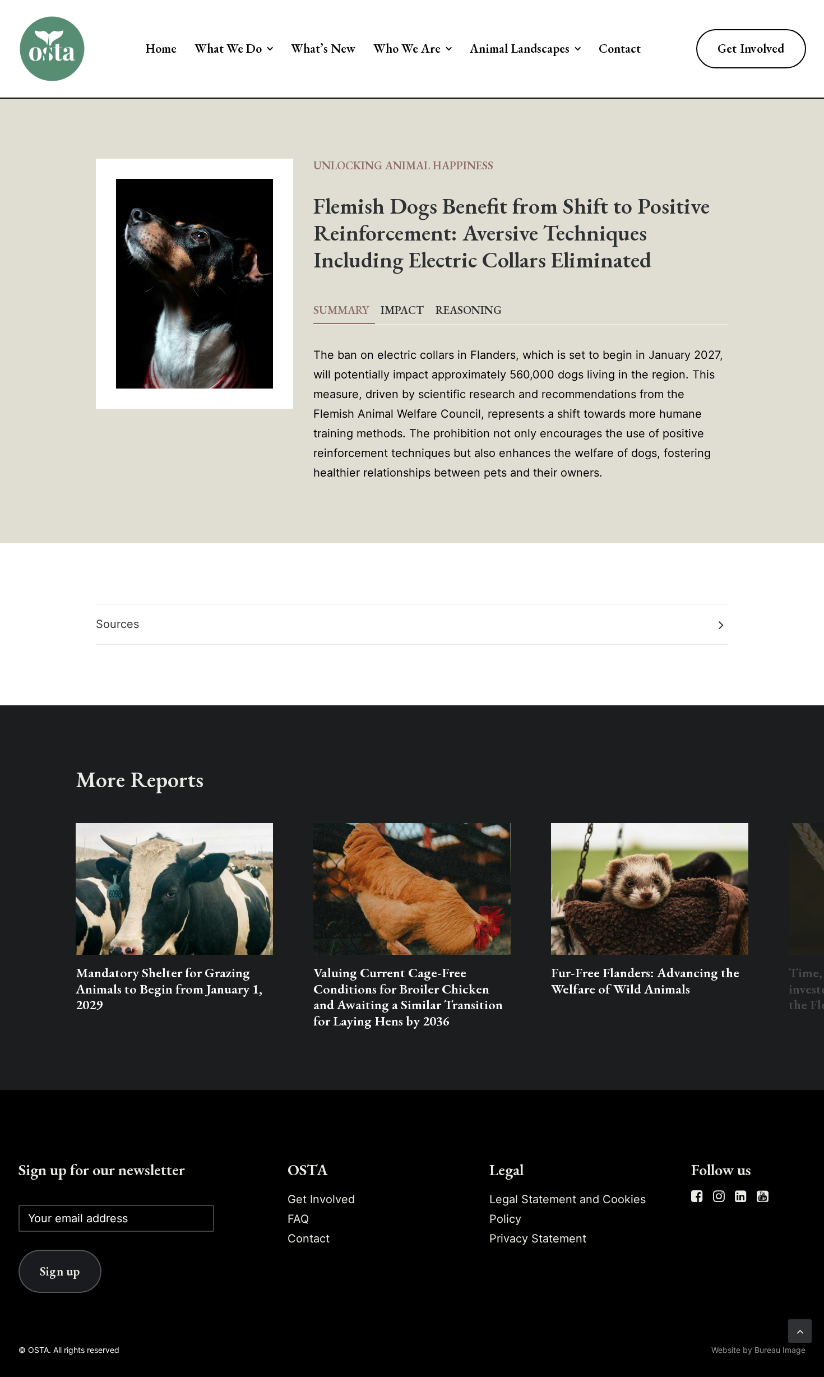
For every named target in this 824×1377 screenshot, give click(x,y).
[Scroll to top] (800, 1330)
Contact (620, 48)
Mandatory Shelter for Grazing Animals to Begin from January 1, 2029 (169, 989)
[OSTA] (52, 48)
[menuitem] (161, 49)
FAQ (298, 1219)
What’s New (323, 48)
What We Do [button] (228, 48)
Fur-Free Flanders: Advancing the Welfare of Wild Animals (645, 980)
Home (161, 48)
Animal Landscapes (520, 48)
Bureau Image (780, 1350)
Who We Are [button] (407, 48)
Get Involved (321, 1199)
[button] (174, 889)
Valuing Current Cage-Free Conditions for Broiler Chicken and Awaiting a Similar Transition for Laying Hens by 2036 (408, 996)
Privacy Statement (537, 1238)
